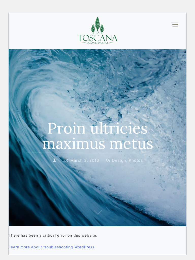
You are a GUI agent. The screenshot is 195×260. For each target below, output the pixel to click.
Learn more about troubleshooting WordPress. (52, 247)
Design (119, 160)
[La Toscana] (97, 24)
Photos (136, 160)
